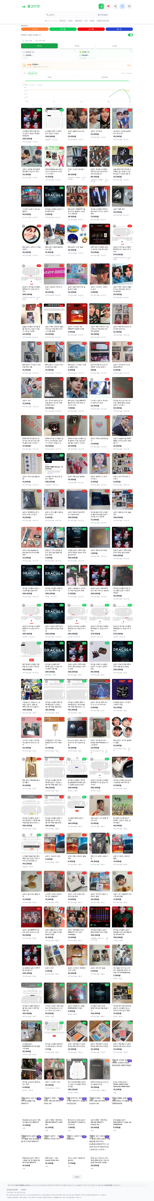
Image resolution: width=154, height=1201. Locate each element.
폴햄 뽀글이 (78, 21)
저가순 (77, 46)
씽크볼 (92, 21)
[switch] (130, 35)
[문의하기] (129, 6)
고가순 (114, 46)
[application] (77, 96)
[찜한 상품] (108, 6)
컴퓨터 (70, 21)
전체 (25, 73)
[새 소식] (122, 6)
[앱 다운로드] (101, 6)
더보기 (77, 1177)
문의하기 (23, 1189)
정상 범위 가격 (33, 73)
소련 (86, 21)
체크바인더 (63, 21)
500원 (49, 77)
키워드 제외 (41, 41)
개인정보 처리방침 (12, 1189)
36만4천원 (104, 77)
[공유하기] (115, 6)
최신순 (39, 46)
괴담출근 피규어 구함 (103, 21)
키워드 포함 (28, 41)
